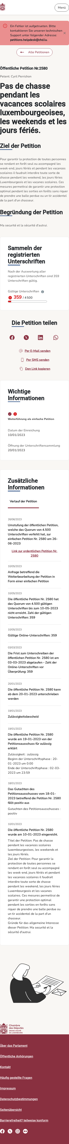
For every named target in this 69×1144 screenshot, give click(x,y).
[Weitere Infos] (42, 291)
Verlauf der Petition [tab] (23, 501)
